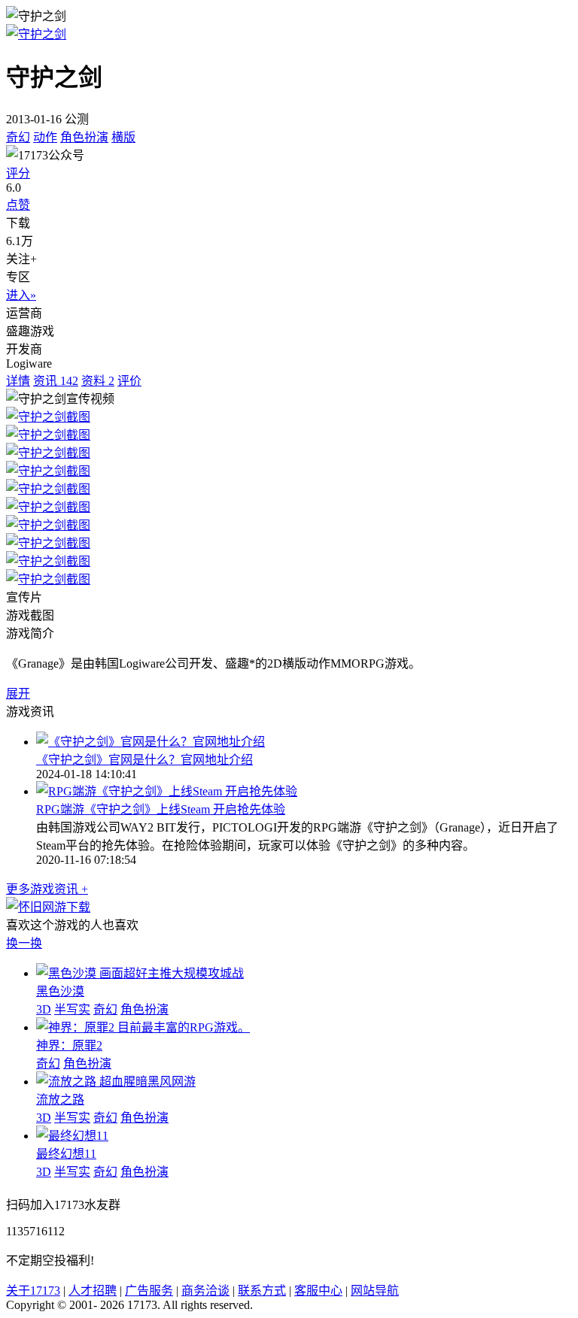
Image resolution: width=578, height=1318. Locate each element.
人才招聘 (92, 1290)
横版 (123, 137)
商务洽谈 (205, 1290)
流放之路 (60, 1099)
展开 (18, 693)
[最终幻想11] (72, 1135)
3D (43, 1009)
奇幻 (18, 137)
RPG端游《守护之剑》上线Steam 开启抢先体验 (160, 809)
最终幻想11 (66, 1153)
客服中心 (318, 1290)
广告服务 (149, 1290)
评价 (129, 380)
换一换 (24, 943)
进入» (21, 295)
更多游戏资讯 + (47, 889)
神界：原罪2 (69, 1045)
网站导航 (375, 1290)
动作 (45, 137)
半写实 (72, 1009)
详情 (18, 380)
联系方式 (262, 1290)
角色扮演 (84, 137)
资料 (97, 380)
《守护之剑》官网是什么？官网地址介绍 (144, 759)
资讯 (55, 380)
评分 (18, 173)
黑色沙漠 (60, 991)
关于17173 (33, 1290)
